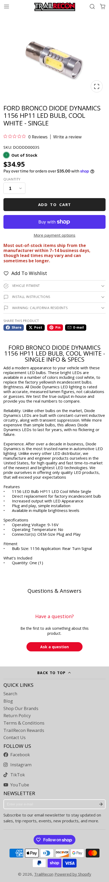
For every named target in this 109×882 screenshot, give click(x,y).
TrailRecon (43, 874)
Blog (8, 701)
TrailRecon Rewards (23, 730)
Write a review (67, 136)
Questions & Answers (54, 590)
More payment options (54, 235)
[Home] (54, 6)
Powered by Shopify (72, 874)
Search (10, 693)
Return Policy (17, 715)
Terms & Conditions (23, 723)
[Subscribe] (101, 804)
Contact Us (14, 737)
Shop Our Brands (20, 708)
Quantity (12, 179)
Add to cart (54, 204)
